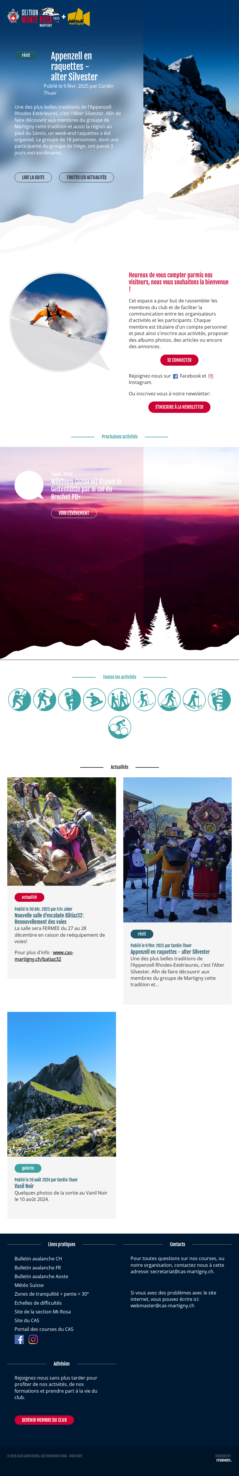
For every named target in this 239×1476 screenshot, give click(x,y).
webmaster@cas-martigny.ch (162, 1305)
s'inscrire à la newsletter (179, 407)
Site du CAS (27, 1320)
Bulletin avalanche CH (38, 1258)
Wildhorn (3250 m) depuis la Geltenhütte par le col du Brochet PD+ (86, 489)
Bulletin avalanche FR (38, 1267)
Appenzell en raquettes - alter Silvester (74, 66)
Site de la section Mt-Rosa (43, 1311)
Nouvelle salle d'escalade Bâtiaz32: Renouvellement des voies (49, 918)
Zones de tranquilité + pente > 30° (52, 1294)
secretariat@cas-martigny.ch (181, 1271)
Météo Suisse (29, 1285)
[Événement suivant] (130, 460)
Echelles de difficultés (38, 1303)
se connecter (179, 360)
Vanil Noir (24, 1186)
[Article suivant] (130, 57)
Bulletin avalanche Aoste (41, 1276)
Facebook (190, 376)
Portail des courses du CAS (44, 1329)
